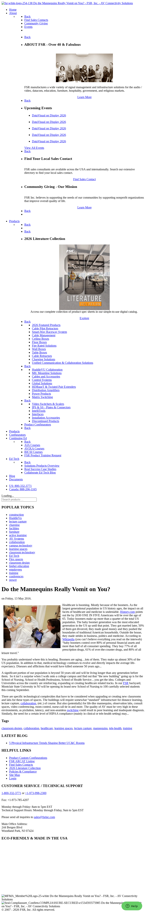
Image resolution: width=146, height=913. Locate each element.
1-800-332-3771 (11, 793)
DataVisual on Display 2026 (49, 115)
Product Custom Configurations (28, 757)
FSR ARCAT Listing (22, 761)
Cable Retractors (42, 356)
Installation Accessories (46, 417)
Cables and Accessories (46, 376)
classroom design (19, 562)
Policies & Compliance (23, 771)
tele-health (115, 728)
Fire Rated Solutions (44, 345)
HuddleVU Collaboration (47, 369)
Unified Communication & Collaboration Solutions (62, 362)
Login (12, 778)
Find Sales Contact (84, 179)
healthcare (47, 728)
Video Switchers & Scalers (48, 404)
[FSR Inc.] (67, 3)
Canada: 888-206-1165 (23, 489)
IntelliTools (38, 410)
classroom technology (22, 552)
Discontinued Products (45, 421)
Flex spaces (16, 559)
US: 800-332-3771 (20, 485)
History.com (127, 611)
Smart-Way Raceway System (49, 331)
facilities (14, 528)
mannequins (100, 728)
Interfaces (38, 414)
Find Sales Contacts (21, 764)
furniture (14, 531)
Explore (84, 318)
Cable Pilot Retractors (45, 328)
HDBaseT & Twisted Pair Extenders (54, 386)
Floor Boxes (39, 342)
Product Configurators (37, 424)
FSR (126, 683)
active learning (18, 535)
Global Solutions (42, 383)
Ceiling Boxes (40, 338)
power (13, 579)
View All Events (34, 147)
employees (15, 569)
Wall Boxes (39, 349)
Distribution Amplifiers (46, 390)
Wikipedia (68, 639)
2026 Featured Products (46, 325)
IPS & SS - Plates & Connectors (51, 407)
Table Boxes (39, 352)
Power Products (41, 393)
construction (16, 514)
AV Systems (16, 538)
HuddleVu (15, 518)
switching (73, 710)
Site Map (14, 775)
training (13, 573)
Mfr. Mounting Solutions (47, 373)
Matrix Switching (42, 397)
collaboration (17, 542)
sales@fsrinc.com (44, 817)
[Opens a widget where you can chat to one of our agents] (131, 906)
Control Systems (42, 380)
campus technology (20, 545)
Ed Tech (14, 555)
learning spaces (18, 549)
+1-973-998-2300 (35, 793)
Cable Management (43, 335)
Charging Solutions (43, 359)
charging (14, 525)
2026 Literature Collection (25, 768)
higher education (19, 566)
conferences (16, 576)
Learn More (84, 97)
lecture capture (18, 521)
